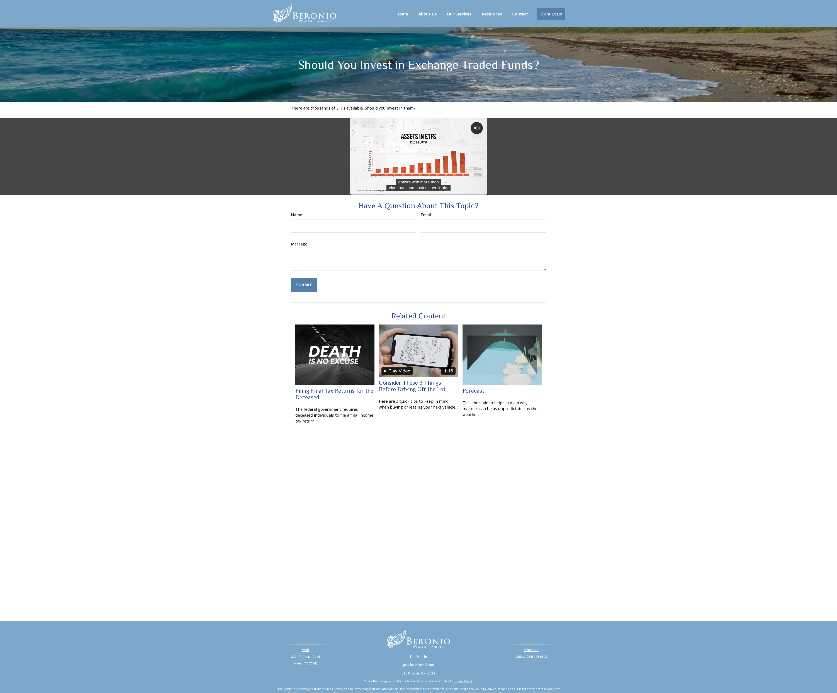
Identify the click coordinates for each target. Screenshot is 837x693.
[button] (402, 13)
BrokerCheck (463, 681)
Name (296, 214)
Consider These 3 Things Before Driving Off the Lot (412, 385)
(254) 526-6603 (536, 656)
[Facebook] (410, 656)
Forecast (473, 390)
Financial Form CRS (421, 673)
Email (426, 214)
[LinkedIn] (426, 656)
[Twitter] (418, 656)
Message (299, 244)
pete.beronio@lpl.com (418, 665)
